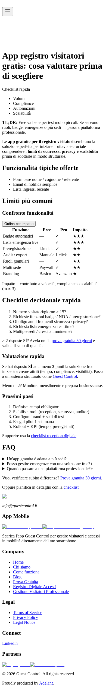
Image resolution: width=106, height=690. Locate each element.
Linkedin (10, 643)
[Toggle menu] (7, 11)
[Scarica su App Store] (22, 526)
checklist (71, 487)
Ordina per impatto (18, 224)
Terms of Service (27, 612)
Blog (12, 32)
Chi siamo (16, 22)
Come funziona (21, 27)
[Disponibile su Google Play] (68, 526)
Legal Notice (24, 622)
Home (13, 17)
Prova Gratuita (20, 37)
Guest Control (65, 376)
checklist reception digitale (53, 435)
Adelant (46, 683)
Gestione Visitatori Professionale (41, 591)
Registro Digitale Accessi (34, 586)
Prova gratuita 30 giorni (80, 478)
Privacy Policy (25, 617)
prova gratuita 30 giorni (72, 340)
